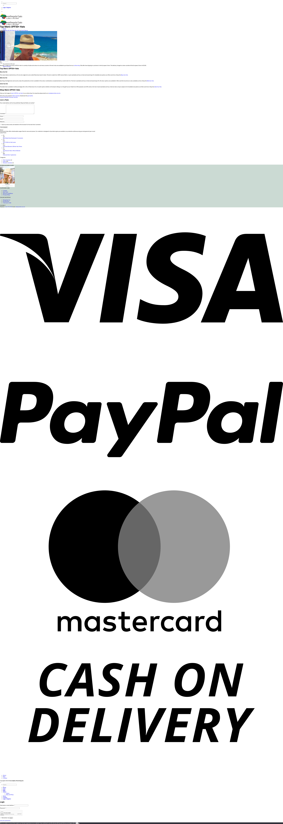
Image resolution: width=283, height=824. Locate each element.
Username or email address (7, 805)
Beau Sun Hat (124, 75)
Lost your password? (5, 820)
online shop (77, 65)
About (4, 775)
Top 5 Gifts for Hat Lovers (9, 142)
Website (2, 121)
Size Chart (5, 192)
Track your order (7, 202)
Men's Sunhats (16, 95)
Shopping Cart (6, 200)
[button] (7, 7)
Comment (3, 113)
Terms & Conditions (8, 193)
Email (1, 119)
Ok (77, 823)
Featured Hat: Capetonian (9, 154)
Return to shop (7, 66)
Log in (11, 817)
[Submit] (3, 5)
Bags (4, 790)
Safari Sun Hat (157, 86)
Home (4, 28)
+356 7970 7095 (8, 206)
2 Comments (20, 138)
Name (2, 116)
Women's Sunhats (7, 162)
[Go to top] (0, 782)
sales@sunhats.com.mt (54, 93)
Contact (5, 190)
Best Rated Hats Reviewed (9, 138)
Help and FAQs (10, 794)
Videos (7, 793)
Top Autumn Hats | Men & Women (11, 150)
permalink (30, 95)
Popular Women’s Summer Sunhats (9, 97)
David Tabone (24, 30)
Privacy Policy (6, 194)
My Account (6, 201)
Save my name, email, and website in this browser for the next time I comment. (21, 124)
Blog (4, 776)
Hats (4, 789)
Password (3, 808)
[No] (78, 823)
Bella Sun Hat (150, 80)
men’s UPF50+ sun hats (17, 93)
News (4, 161)
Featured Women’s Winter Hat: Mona (12, 146)
